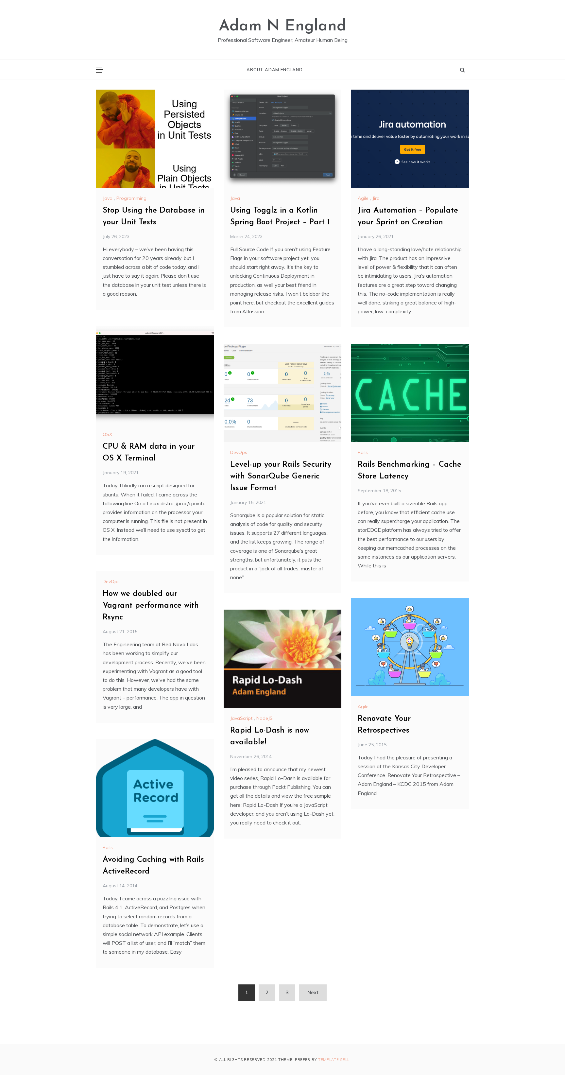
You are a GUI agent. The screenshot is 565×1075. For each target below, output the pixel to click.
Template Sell (334, 1059)
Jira (376, 198)
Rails (363, 452)
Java (107, 198)
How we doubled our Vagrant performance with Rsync (151, 605)
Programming (131, 198)
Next (312, 992)
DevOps (238, 452)
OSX (107, 434)
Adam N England (282, 26)
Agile (363, 198)
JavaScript (241, 718)
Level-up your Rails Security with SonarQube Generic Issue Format (280, 476)
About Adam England (274, 69)
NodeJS (264, 718)
